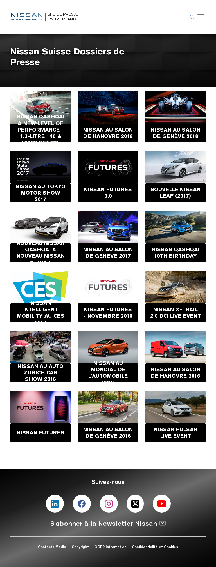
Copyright (81, 547)
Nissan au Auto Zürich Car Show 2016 (40, 372)
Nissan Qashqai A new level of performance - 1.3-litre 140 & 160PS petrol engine (40, 132)
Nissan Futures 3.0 (108, 192)
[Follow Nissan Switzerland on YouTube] (162, 504)
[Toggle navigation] (201, 17)
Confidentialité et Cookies (155, 547)
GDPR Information (110, 547)
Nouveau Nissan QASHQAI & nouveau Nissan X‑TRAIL (41, 252)
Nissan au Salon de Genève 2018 (175, 132)
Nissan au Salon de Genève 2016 (108, 432)
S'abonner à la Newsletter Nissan (103, 523)
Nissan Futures (40, 432)
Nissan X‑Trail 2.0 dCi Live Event (175, 312)
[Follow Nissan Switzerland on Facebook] (82, 504)
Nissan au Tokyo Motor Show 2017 (40, 192)
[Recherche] (191, 17)
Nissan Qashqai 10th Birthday (175, 252)
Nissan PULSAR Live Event (175, 432)
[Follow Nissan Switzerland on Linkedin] (55, 504)
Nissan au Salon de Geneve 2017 (108, 252)
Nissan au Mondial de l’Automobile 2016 (108, 372)
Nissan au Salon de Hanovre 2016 (175, 372)
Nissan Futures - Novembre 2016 (108, 312)
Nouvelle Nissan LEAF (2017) (175, 192)
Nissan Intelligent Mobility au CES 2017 (40, 312)
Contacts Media (52, 547)
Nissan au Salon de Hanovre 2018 (108, 132)
